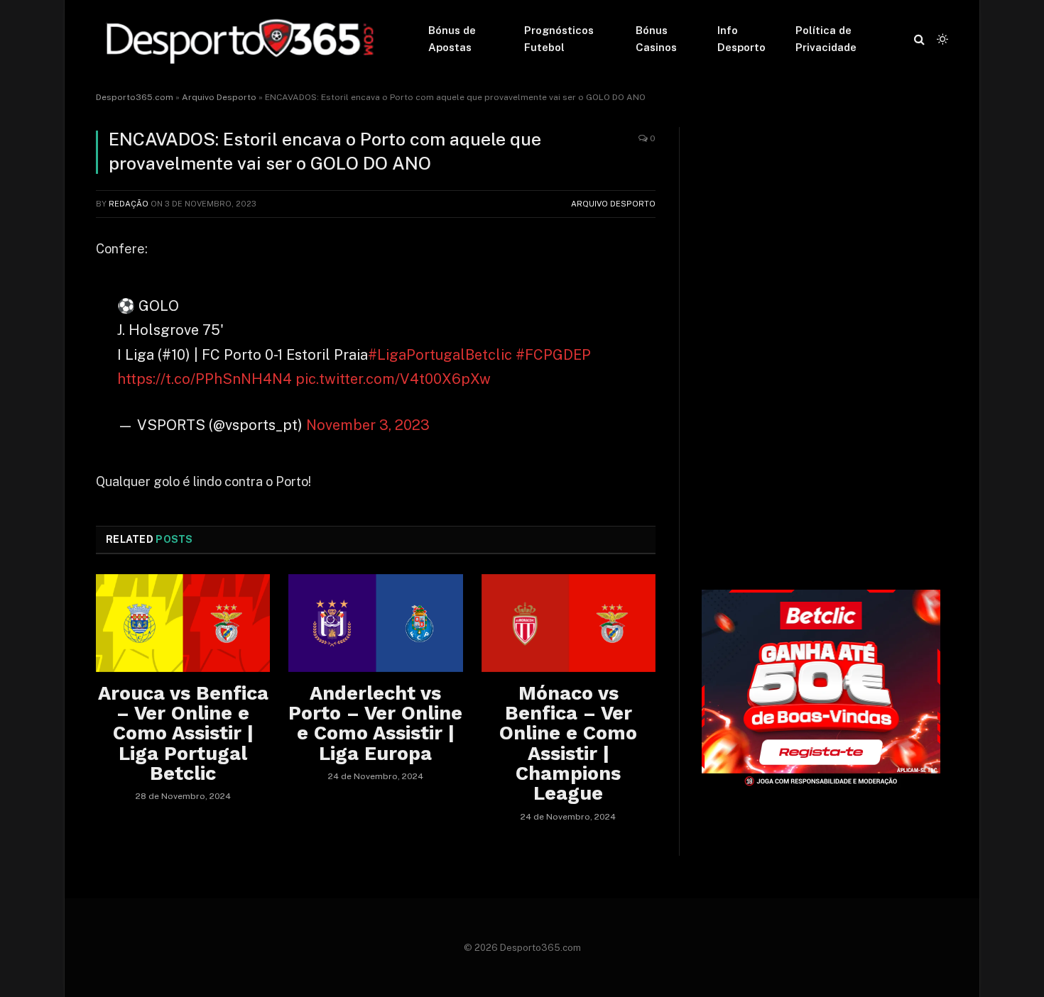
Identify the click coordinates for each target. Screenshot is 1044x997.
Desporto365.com (134, 97)
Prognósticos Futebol (559, 38)
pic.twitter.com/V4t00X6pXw (393, 378)
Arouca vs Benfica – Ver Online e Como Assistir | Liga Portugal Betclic (183, 733)
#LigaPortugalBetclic (440, 354)
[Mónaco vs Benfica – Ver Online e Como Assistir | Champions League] (569, 623)
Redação (128, 203)
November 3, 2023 (368, 425)
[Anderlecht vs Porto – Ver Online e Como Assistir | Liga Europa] (375, 623)
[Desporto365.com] (243, 39)
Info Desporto (741, 38)
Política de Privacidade (826, 38)
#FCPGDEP (553, 354)
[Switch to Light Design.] (941, 39)
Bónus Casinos (656, 38)
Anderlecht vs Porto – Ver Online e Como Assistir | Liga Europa (375, 723)
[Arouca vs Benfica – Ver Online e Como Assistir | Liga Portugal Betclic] (183, 623)
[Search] (919, 39)
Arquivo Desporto (219, 97)
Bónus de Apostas (452, 38)
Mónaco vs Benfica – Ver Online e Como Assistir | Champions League (568, 743)
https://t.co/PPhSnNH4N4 (204, 378)
